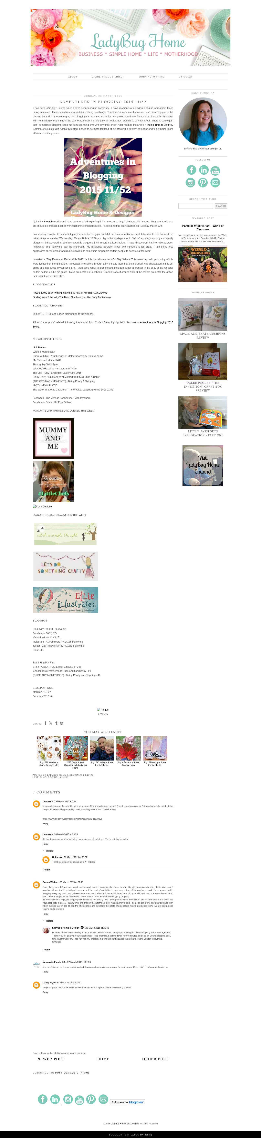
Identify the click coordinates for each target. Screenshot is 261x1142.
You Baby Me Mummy (95, 293)
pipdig (148, 1135)
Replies (49, 851)
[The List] (103, 709)
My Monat (186, 77)
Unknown (48, 801)
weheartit (47, 221)
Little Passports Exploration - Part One (202, 433)
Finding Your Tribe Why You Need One (54, 297)
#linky (64, 777)
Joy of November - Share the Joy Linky (49, 763)
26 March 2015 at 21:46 (97, 928)
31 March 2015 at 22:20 (68, 982)
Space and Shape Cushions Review (203, 335)
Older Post (155, 1059)
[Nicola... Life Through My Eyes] (53, 458)
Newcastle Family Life (54, 962)
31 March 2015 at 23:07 (75, 857)
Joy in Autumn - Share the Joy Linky (128, 763)
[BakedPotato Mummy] (53, 501)
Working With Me (151, 77)
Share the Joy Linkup (108, 77)
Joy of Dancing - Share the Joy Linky (155, 763)
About (72, 77)
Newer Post (50, 1059)
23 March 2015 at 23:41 (66, 801)
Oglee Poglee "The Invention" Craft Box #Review (203, 386)
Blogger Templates (124, 1135)
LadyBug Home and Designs (125, 1123)
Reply (45, 823)
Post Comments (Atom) (72, 1073)
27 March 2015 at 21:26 (79, 962)
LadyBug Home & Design (65, 928)
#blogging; (51, 777)
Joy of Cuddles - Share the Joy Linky (102, 763)
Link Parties (39, 347)
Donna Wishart (51, 882)
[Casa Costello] (42, 506)
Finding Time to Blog (157, 124)
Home (103, 1059)
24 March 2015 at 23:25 (66, 834)
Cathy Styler (49, 982)
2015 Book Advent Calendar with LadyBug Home (75, 765)
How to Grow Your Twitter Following (52, 293)
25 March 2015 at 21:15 (71, 882)
